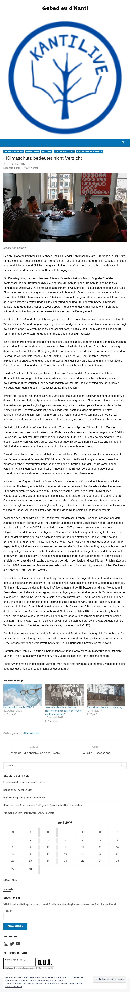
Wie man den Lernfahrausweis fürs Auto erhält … (29, 813)
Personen (32, 151)
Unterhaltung (64, 151)
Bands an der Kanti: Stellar (17, 790)
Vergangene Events (89, 151)
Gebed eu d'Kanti (65, 8)
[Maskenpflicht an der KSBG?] (22, 695)
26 (82, 860)
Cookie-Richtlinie (13, 986)
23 (30, 860)
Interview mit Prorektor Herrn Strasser (24, 782)
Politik (46, 151)
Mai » (15, 880)
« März (6, 880)
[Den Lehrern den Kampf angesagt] (106, 695)
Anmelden (8, 889)
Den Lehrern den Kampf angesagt (105, 707)
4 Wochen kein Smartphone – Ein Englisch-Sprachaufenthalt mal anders (42, 805)
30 (30, 869)
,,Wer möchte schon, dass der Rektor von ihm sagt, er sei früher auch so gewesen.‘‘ (63, 711)
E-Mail (7, 911)
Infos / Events (13, 151)
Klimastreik (32, 733)
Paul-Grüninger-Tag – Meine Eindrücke (24, 797)
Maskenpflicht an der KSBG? (18, 707)
